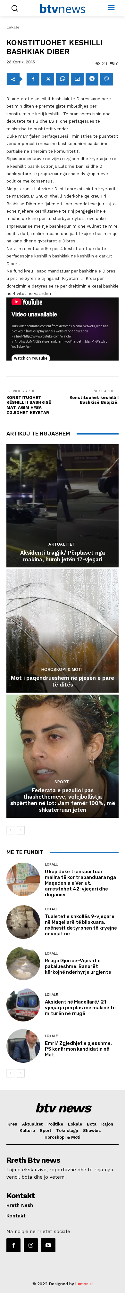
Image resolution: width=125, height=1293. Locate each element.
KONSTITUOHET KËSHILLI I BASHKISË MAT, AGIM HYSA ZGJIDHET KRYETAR (28, 405)
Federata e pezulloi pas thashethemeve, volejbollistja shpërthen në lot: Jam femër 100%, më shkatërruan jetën (62, 800)
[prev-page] (10, 830)
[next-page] (21, 830)
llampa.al (84, 1283)
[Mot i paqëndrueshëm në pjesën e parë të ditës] (62, 631)
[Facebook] (33, 79)
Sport (61, 782)
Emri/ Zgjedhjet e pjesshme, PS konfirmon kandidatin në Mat (78, 1049)
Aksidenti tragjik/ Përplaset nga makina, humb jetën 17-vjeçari (62, 555)
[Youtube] (48, 1245)
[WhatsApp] (62, 79)
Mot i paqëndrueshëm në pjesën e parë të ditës (62, 681)
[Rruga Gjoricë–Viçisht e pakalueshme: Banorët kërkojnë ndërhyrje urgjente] (23, 963)
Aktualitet (61, 544)
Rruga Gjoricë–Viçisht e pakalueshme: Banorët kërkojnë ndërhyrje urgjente (78, 966)
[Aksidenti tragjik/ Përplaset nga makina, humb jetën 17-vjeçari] (62, 505)
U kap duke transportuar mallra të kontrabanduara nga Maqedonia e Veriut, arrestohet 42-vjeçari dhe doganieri (80, 883)
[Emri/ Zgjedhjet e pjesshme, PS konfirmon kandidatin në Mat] (23, 1046)
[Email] (77, 79)
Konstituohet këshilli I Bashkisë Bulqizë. (94, 400)
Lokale (13, 27)
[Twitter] (47, 79)
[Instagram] (31, 1245)
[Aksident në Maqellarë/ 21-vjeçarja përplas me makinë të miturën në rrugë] (23, 1004)
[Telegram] (92, 79)
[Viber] (106, 79)
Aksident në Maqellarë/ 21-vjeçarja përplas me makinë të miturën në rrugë (80, 1007)
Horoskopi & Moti (61, 669)
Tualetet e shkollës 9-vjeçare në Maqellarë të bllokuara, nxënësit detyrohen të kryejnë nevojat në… (81, 925)
